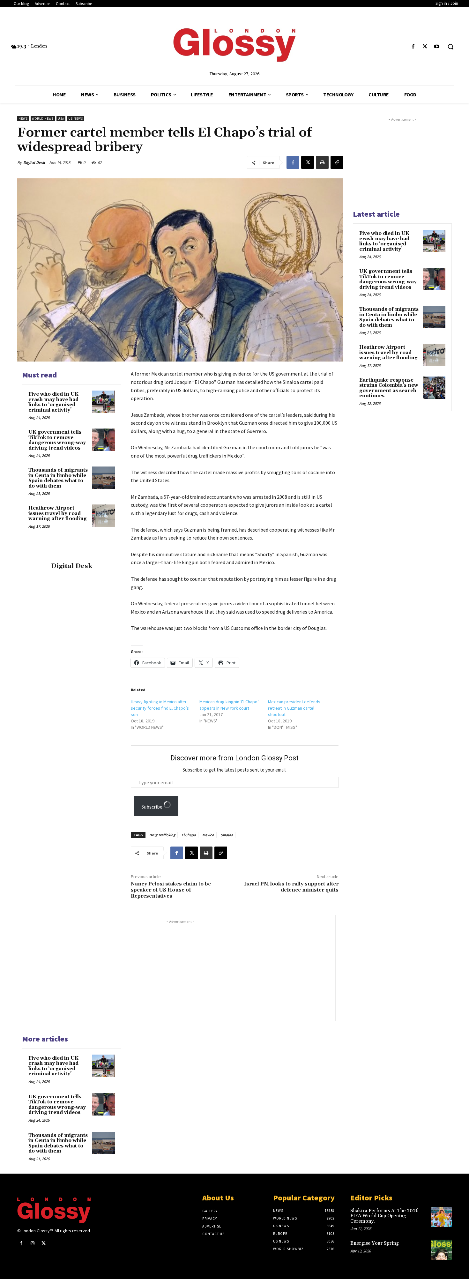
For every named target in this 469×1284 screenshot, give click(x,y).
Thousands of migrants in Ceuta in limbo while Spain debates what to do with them (58, 478)
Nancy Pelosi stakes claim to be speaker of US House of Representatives (171, 890)
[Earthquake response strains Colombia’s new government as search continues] (434, 388)
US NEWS (75, 118)
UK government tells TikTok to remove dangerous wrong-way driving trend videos (57, 440)
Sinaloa (226, 834)
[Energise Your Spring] (441, 1250)
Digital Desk (34, 162)
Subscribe (152, 806)
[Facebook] (413, 46)
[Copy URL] (337, 162)
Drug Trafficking (162, 834)
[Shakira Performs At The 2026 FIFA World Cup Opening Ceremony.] (441, 1217)
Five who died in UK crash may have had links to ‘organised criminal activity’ (53, 402)
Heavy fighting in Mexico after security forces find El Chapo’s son (160, 708)
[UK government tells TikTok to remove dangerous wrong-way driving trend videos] (103, 440)
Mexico (208, 834)
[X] (425, 46)
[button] (450, 46)
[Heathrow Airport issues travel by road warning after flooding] (103, 515)
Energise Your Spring (374, 1243)
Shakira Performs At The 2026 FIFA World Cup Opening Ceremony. (384, 1216)
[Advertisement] (192, 969)
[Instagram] (32, 1243)
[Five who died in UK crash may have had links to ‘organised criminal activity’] (103, 402)
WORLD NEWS (43, 118)
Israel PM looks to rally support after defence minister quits (291, 887)
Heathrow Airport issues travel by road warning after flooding (57, 513)
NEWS (23, 118)
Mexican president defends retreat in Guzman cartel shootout (294, 708)
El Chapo (189, 834)
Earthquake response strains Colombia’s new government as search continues (388, 388)
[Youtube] (437, 46)
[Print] (322, 162)
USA (61, 118)
